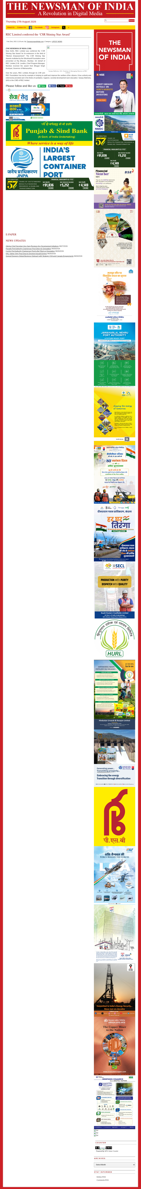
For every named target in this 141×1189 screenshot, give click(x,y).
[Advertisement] (48, 212)
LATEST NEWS (57, 41)
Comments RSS (103, 1180)
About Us (10, 27)
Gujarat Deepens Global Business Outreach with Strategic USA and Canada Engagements (39, 256)
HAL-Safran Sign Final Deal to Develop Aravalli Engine (26, 254)
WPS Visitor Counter (111, 1151)
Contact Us (21, 27)
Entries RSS (101, 1177)
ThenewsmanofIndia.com (35, 41)
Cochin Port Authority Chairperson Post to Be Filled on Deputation (30, 251)
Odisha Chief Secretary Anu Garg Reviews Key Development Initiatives (32, 246)
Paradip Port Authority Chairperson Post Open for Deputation (28, 249)
